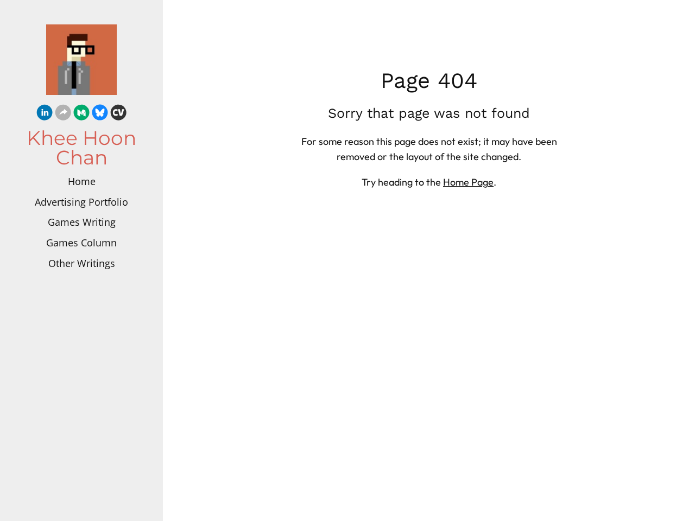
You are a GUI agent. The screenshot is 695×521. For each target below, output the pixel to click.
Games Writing (82, 221)
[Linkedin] (44, 114)
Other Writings (81, 263)
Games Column (81, 242)
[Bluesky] (100, 114)
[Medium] (81, 114)
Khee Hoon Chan (81, 147)
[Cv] (118, 114)
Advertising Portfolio (81, 201)
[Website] (63, 114)
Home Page (468, 182)
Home (82, 181)
